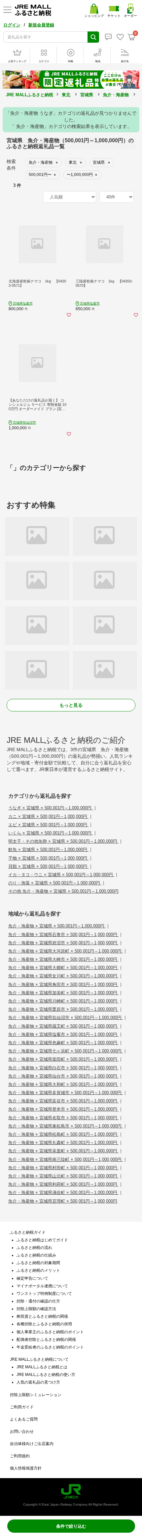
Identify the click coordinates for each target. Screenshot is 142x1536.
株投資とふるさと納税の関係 (42, 1316)
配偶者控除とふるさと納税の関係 (46, 1339)
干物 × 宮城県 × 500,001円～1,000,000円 (48, 858)
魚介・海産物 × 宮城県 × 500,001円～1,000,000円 (57, 925)
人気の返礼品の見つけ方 (38, 1382)
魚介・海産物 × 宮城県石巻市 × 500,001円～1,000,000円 (63, 934)
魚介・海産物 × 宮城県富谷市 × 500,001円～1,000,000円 (63, 1100)
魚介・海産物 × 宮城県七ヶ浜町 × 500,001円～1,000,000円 (65, 1050)
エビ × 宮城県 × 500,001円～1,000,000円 (48, 824)
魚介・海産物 (116, 94)
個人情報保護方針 (26, 1468)
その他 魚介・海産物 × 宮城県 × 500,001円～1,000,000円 (63, 891)
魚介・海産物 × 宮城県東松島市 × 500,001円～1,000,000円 (65, 1126)
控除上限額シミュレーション (35, 1394)
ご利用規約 (20, 1456)
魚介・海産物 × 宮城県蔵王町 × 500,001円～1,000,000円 (63, 1026)
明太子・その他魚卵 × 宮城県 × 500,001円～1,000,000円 (63, 841)
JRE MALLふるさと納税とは (42, 1367)
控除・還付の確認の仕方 (38, 1301)
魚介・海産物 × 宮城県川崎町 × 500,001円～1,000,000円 (63, 1001)
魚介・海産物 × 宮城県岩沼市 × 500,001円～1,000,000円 (63, 942)
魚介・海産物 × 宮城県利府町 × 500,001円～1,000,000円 (63, 1184)
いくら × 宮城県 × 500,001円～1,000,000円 (50, 833)
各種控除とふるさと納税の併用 (44, 1324)
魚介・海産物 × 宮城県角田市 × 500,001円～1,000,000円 (63, 984)
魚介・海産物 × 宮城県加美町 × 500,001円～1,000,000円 (63, 992)
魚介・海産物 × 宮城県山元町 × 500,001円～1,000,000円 (63, 1175)
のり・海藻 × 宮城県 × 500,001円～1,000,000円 (54, 882)
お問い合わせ (22, 1431)
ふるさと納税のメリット (38, 1270)
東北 (66, 94)
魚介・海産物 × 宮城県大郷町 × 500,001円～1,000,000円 (63, 967)
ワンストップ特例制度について (44, 1293)
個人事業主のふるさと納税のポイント (50, 1332)
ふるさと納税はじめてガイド (42, 1240)
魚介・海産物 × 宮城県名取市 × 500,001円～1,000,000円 (63, 1117)
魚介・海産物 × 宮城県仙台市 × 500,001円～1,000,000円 (63, 1076)
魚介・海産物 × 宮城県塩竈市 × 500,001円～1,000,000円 (63, 1034)
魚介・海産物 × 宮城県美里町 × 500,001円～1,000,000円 (63, 1150)
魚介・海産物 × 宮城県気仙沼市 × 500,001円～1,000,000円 (65, 1017)
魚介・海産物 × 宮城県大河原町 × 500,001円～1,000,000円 (65, 951)
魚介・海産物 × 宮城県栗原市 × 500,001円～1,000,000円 (63, 1009)
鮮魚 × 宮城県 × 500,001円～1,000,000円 (48, 849)
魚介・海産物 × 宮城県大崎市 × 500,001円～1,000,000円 (63, 959)
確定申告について (32, 1278)
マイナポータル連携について (42, 1286)
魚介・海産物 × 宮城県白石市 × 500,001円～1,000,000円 (63, 1067)
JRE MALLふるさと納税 (29, 94)
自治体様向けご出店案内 (31, 1443)
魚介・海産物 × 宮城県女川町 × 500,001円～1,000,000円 (63, 975)
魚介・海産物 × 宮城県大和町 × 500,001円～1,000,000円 (63, 1084)
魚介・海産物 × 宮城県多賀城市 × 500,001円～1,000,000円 (65, 1092)
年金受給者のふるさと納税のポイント (50, 1347)
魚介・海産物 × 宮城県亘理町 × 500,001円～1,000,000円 (62, 1201)
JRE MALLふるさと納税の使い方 (46, 1374)
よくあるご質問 (24, 1419)
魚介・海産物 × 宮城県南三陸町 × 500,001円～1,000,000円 (65, 1159)
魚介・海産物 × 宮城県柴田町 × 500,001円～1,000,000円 (63, 1059)
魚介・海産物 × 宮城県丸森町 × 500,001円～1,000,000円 (63, 1142)
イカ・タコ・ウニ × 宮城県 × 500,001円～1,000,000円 (61, 874)
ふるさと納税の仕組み (36, 1255)
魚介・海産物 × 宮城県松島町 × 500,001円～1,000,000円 (63, 1134)
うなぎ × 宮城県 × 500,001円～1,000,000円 (50, 807)
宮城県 (86, 94)
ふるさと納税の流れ (34, 1247)
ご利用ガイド (22, 1407)
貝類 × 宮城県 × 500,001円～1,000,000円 (48, 866)
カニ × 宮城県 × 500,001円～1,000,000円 (48, 816)
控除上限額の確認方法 (36, 1308)
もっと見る (71, 705)
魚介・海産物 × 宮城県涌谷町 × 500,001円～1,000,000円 (63, 1192)
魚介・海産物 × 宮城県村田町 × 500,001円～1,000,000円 (63, 1167)
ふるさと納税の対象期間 (38, 1262)
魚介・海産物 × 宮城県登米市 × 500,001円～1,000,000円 (63, 1109)
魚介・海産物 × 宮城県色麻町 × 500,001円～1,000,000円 (63, 1042)
